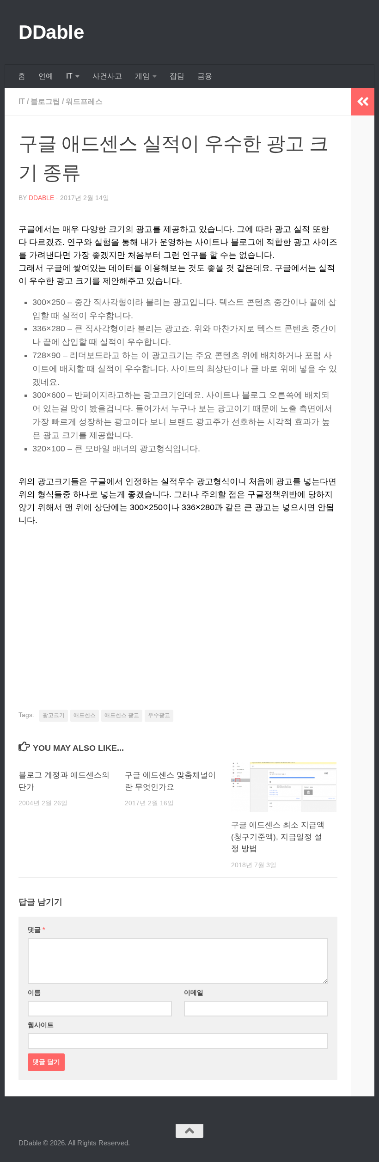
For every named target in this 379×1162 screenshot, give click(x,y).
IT (69, 76)
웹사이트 (41, 1024)
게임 (142, 76)
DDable (51, 32)
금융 (204, 76)
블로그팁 (45, 101)
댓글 (36, 929)
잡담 (177, 76)
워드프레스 (84, 101)
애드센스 (84, 715)
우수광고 (159, 715)
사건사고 (107, 76)
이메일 (193, 992)
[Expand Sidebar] (362, 102)
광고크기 (54, 715)
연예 (45, 76)
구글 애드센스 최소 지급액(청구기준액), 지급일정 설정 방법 (277, 837)
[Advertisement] (177, 605)
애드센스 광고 (121, 715)
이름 (34, 992)
